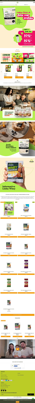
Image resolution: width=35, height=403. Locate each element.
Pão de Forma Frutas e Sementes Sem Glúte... (26, 271)
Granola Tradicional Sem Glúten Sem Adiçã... (26, 215)
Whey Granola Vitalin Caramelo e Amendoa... (26, 234)
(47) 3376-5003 (4, 384)
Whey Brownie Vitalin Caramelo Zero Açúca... (29, 333)
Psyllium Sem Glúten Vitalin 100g (9, 234)
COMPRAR (8, 77)
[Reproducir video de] (17, 349)
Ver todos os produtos (17, 314)
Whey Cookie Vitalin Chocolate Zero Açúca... (5, 333)
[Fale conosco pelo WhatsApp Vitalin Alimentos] (33, 399)
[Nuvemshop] (18, 397)
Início (1, 373)
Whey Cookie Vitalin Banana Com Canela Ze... (9, 271)
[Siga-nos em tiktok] (5, 390)
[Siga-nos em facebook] (3, 390)
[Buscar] (16, 5)
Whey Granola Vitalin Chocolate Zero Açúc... (17, 333)
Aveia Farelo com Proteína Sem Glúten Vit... (9, 215)
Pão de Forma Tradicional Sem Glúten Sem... (26, 290)
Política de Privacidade (4, 376)
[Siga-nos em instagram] (1, 390)
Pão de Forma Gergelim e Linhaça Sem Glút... (9, 290)
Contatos (19, 373)
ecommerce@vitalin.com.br (6, 385)
